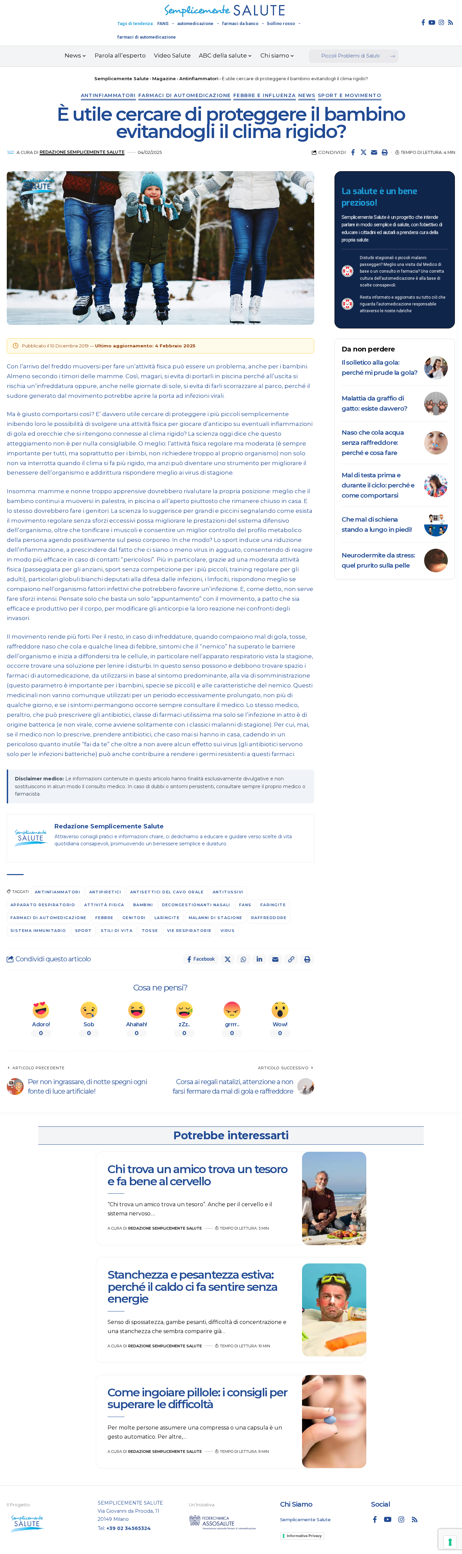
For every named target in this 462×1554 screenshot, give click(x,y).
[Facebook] (423, 22)
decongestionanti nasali (196, 904)
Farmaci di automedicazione (184, 95)
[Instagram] (441, 22)
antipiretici (105, 892)
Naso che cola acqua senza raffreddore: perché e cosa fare (373, 443)
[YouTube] (432, 22)
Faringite (273, 904)
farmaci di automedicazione (146, 37)
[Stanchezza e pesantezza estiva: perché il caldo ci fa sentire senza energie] (334, 1310)
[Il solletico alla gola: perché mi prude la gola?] (436, 368)
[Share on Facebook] (353, 152)
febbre (104, 917)
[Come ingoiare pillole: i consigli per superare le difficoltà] (334, 1421)
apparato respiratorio (42, 904)
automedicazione (195, 23)
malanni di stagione (216, 917)
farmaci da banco (240, 23)
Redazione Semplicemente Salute (82, 152)
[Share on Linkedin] (259, 959)
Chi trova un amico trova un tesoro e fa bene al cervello (197, 1175)
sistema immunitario (38, 930)
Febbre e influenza (264, 95)
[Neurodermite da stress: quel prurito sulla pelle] (436, 560)
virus (228, 930)
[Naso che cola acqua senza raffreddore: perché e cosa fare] (436, 443)
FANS (162, 23)
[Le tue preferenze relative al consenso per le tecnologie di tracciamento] (450, 1542)
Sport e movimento (350, 95)
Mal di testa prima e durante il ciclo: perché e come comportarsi (378, 485)
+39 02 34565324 (129, 1528)
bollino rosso (281, 23)
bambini (143, 904)
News (307, 95)
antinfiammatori (57, 892)
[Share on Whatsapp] (243, 959)
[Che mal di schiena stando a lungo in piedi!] (436, 524)
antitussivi (228, 892)
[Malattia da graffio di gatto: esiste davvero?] (436, 403)
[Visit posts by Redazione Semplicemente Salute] (11, 152)
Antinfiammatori (108, 95)
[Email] (374, 152)
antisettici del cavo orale (167, 892)
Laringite (167, 917)
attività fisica (104, 904)
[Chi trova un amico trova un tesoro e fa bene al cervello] (334, 1198)
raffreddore (269, 917)
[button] (384, 152)
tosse (150, 930)
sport (83, 930)
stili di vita (117, 930)
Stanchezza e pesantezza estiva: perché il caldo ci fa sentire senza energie (192, 1286)
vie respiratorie (189, 930)
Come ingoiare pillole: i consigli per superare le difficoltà (197, 1398)
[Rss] (450, 22)
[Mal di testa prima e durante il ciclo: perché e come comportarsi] (436, 485)
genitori (134, 917)
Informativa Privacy (304, 1535)
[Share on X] (363, 152)
